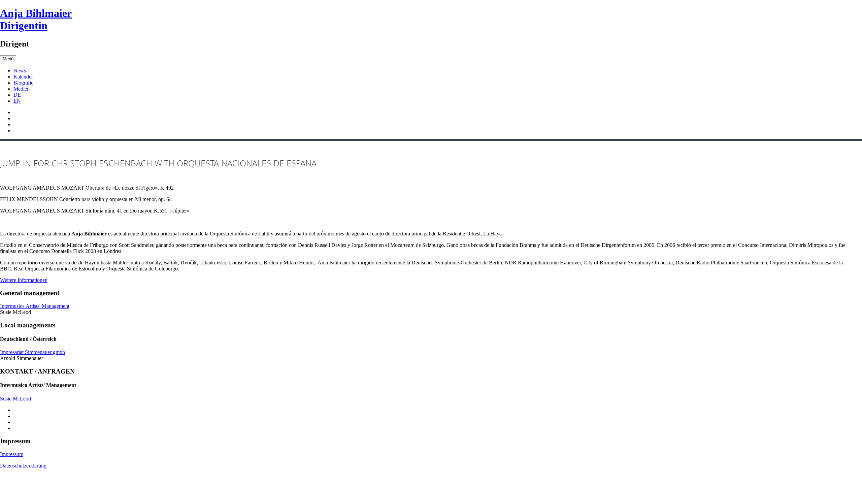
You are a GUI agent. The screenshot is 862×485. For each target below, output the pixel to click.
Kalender (23, 76)
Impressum (11, 454)
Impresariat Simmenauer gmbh (32, 352)
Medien (21, 89)
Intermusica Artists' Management (34, 306)
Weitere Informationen (23, 280)
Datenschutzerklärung (23, 465)
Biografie (23, 83)
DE (17, 95)
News (19, 70)
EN (17, 101)
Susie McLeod (15, 398)
